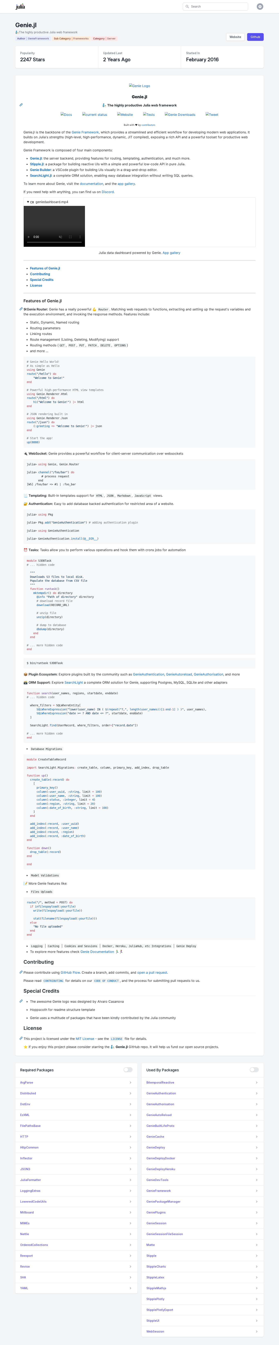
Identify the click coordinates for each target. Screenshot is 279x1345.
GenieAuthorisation (208, 674)
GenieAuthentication (148, 674)
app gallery (126, 184)
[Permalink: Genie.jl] (21, 104)
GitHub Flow (70, 972)
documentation (91, 184)
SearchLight (74, 682)
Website (235, 37)
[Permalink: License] (21, 1038)
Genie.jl (36, 158)
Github (255, 37)
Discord (108, 192)
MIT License (85, 1039)
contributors (148, 124)
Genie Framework (85, 132)
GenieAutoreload (179, 674)
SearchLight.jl (40, 175)
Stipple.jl (37, 164)
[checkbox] (128, 1069)
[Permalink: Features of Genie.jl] (21, 308)
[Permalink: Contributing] (21, 972)
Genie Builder (40, 170)
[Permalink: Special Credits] (21, 1001)
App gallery (171, 253)
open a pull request (152, 972)
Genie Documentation (97, 952)
